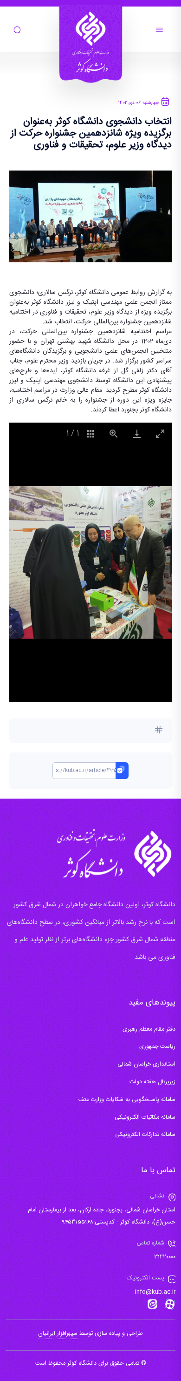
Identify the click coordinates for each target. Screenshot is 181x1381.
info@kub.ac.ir (155, 1292)
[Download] (137, 433)
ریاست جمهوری (157, 1047)
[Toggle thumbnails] (90, 433)
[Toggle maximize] (160, 433)
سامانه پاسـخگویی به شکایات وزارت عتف (126, 1100)
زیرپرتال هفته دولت (152, 1082)
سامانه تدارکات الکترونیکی (145, 1135)
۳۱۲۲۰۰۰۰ (164, 1257)
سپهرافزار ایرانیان (58, 1334)
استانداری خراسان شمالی (146, 1064)
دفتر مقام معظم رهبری (149, 1029)
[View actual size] (113, 433)
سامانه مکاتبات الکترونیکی (145, 1117)
